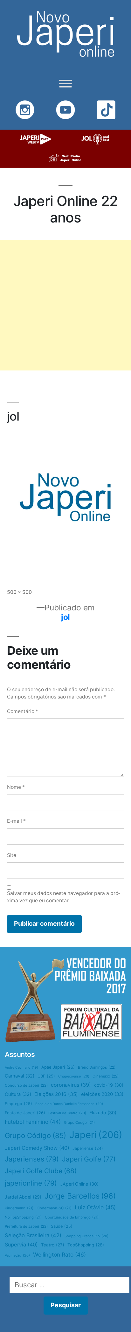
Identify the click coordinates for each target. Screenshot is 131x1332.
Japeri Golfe (89, 1159)
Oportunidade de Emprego (72, 1217)
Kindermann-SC (54, 1208)
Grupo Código (35, 1135)
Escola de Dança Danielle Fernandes (69, 1104)
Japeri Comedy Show (37, 1148)
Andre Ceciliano (21, 1067)
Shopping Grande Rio (86, 1236)
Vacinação (17, 1255)
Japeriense (87, 1148)
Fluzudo (102, 1112)
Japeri (95, 1134)
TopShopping (85, 1244)
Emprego (18, 1103)
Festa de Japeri (25, 1112)
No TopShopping (23, 1217)
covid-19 (108, 1085)
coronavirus (71, 1085)
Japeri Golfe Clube (41, 1171)
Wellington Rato (59, 1254)
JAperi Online (79, 1184)
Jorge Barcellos (80, 1195)
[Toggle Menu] (65, 83)
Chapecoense (73, 1076)
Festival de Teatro (67, 1113)
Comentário (22, 711)
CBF (46, 1076)
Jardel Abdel (23, 1197)
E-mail (16, 821)
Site (11, 855)
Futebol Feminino (33, 1121)
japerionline (31, 1183)
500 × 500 (19, 592)
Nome (16, 787)
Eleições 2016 (56, 1094)
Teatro (52, 1244)
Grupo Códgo (79, 1122)
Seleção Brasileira (33, 1235)
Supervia (21, 1244)
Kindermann (19, 1208)
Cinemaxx (106, 1076)
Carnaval (19, 1076)
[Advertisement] (65, 305)
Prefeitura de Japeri (26, 1226)
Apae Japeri (58, 1067)
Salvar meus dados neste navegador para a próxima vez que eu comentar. (63, 897)
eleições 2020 (102, 1094)
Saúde (61, 1226)
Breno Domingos (96, 1067)
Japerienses (32, 1159)
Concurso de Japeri (26, 1085)
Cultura (18, 1094)
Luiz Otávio (95, 1207)
